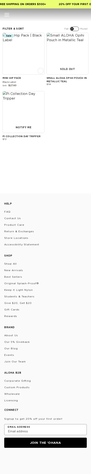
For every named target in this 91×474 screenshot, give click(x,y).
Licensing (11, 400)
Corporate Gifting (17, 380)
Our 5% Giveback (17, 341)
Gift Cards (11, 309)
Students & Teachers (19, 296)
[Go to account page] (77, 14)
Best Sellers (13, 276)
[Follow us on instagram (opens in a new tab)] (7, 459)
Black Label (9, 82)
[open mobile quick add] (40, 70)
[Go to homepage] (45, 14)
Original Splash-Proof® (21, 283)
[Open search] (69, 14)
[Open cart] (84, 14)
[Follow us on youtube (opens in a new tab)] (38, 459)
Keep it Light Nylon (18, 289)
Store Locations (16, 237)
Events (9, 355)
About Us (11, 335)
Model (84, 28)
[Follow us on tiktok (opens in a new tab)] (17, 459)
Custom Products (17, 387)
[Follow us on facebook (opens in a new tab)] (27, 459)
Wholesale (12, 393)
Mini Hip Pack (12, 78)
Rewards (10, 316)
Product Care (14, 224)
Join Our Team (15, 361)
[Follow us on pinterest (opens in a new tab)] (48, 459)
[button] (7, 15)
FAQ (7, 211)
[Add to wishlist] (40, 36)
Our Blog (11, 348)
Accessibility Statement (21, 244)
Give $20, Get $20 (18, 303)
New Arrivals (13, 270)
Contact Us (12, 218)
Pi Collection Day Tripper (21, 136)
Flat (66, 28)
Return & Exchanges (19, 231)
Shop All (10, 263)
